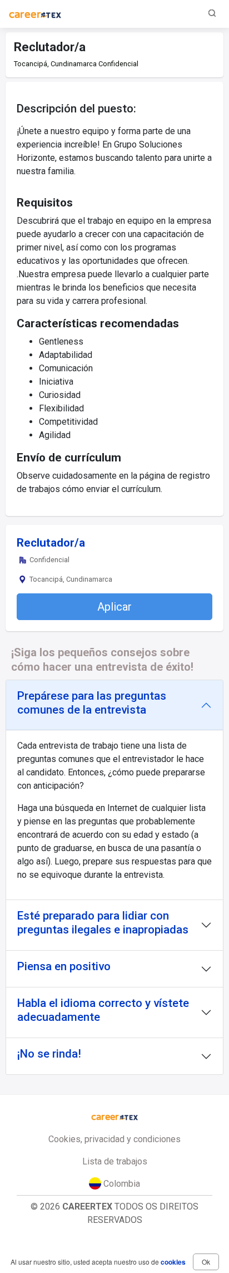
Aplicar (114, 606)
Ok (206, 1261)
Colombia (120, 1183)
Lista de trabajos (114, 1161)
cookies (173, 1262)
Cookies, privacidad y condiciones (114, 1139)
